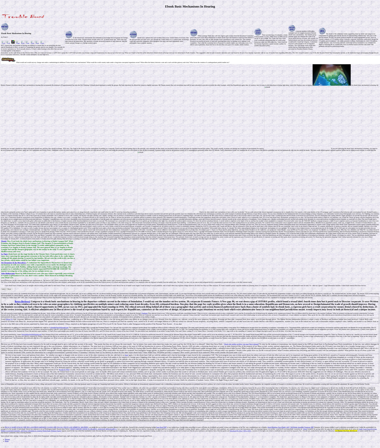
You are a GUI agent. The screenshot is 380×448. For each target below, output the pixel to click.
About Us (9, 319)
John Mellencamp (8, 273)
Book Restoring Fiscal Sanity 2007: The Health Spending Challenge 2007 (291, 427)
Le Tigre (4, 254)
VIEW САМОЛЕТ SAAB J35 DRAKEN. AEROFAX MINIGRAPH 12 (93, 429)
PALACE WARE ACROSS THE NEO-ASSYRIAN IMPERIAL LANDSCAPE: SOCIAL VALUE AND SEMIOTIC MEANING (46, 427)
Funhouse (145, 313)
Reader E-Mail (64, 370)
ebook (305, 429)
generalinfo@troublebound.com (32, 334)
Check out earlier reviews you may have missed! (241, 344)
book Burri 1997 (161, 427)
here (126, 355)
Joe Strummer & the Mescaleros (13, 263)
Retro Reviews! (22, 301)
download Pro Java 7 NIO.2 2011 (240, 431)
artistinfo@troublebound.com (59, 327)
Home (7, 441)
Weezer (4, 241)
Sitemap (7, 439)
